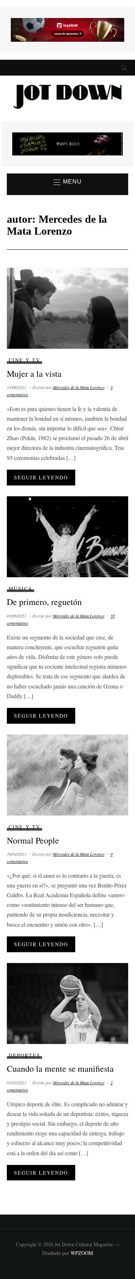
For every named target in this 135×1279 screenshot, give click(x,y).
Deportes (24, 1055)
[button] (67, 182)
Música (20, 588)
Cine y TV (24, 360)
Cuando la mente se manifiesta (60, 1068)
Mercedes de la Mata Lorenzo (78, 387)
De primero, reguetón (44, 601)
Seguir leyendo (41, 477)
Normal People (33, 840)
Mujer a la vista (34, 373)
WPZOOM (82, 1252)
